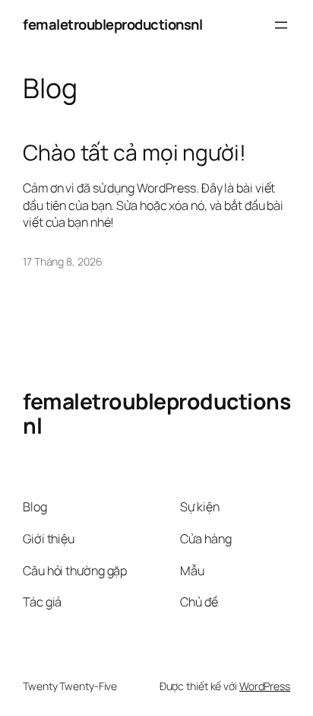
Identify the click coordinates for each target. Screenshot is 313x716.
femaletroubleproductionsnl (112, 24)
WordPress (264, 686)
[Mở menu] (281, 25)
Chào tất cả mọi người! (134, 153)
